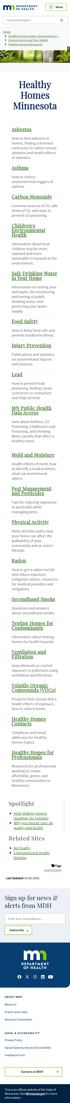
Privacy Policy (13, 1040)
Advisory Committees (18, 1019)
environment (52, 870)
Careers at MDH (32, 1072)
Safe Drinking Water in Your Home (34, 276)
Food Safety (25, 321)
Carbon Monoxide (32, 197)
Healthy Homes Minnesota (25, 44)
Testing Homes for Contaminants (32, 625)
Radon (19, 561)
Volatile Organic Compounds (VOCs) (34, 688)
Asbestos (22, 129)
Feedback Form (15, 1055)
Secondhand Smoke (33, 599)
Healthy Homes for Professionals (33, 755)
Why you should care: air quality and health (33, 825)
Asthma (20, 168)
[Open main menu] (56, 7)
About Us (11, 1004)
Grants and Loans (16, 1012)
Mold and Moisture (33, 455)
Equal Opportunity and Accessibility (28, 1047)
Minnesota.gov (35, 1093)
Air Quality (22, 847)
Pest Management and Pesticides (32, 491)
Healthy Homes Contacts (29, 721)
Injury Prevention (31, 345)
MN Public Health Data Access (32, 410)
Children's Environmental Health (28, 231)
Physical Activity (30, 522)
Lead (17, 374)
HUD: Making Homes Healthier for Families (31, 815)
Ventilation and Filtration (29, 654)
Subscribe (21, 930)
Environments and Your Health (28, 40)
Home (7, 32)
